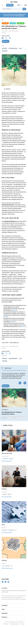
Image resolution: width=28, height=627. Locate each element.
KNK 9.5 (6, 316)
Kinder (20, 14)
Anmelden (10, 5)
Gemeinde (4, 494)
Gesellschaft (5, 458)
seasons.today (20, 23)
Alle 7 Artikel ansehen (7, 496)
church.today (5, 23)
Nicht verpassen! (19, 15)
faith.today (13, 23)
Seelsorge (11, 458)
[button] (20, 383)
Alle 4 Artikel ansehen (7, 532)
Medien (9, 494)
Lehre (20, 48)
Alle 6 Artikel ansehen (7, 461)
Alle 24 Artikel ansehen (7, 568)
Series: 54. (5, 41)
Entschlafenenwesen (13, 48)
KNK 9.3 (15, 310)
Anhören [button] (8, 89)
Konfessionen (11, 530)
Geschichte (4, 530)
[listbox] (19, 5)
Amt (3, 565)
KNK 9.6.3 (23, 326)
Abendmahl (4, 48)
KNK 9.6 (13, 321)
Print (3, 32)
